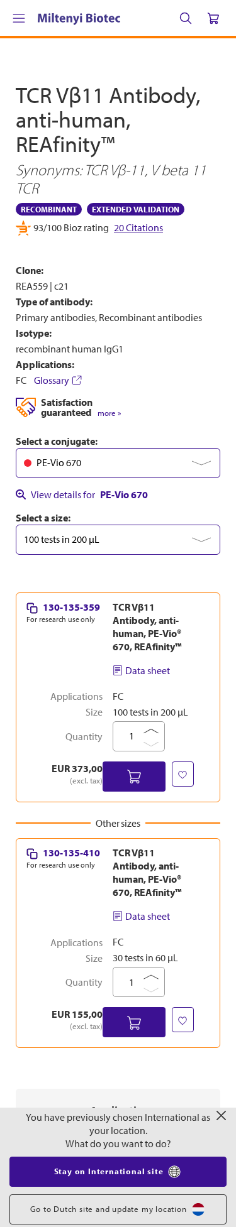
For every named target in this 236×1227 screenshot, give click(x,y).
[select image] (50, 486)
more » (109, 667)
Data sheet (147, 925)
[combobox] (118, 717)
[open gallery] (118, 353)
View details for (89, 749)
